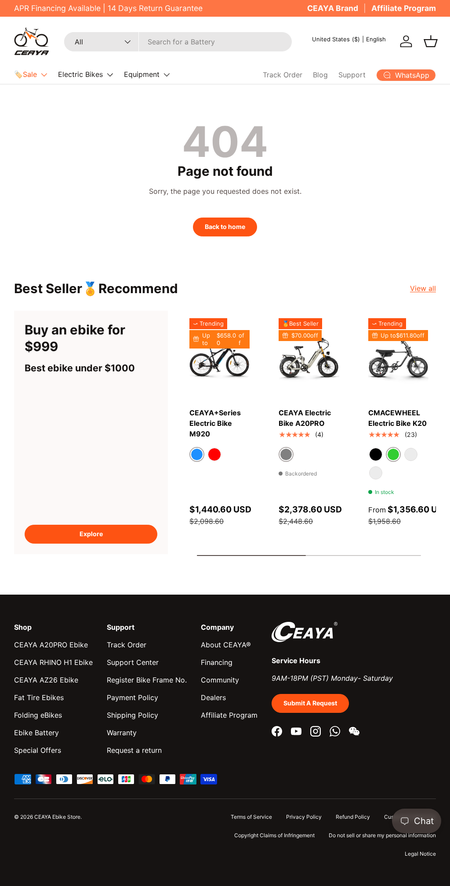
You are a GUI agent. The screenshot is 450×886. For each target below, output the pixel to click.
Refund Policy (353, 816)
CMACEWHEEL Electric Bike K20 (397, 418)
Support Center (133, 662)
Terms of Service (251, 816)
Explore (91, 533)
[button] (430, 41)
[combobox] (178, 41)
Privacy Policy (304, 816)
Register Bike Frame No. (147, 679)
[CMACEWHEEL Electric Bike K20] (398, 358)
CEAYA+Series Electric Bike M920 (215, 423)
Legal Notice (420, 853)
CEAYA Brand (332, 8)
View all (423, 288)
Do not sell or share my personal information (382, 835)
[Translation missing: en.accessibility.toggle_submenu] (44, 74)
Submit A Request (310, 703)
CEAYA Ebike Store (57, 816)
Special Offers (37, 750)
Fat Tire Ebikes (39, 697)
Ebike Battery (36, 732)
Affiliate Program (403, 8)
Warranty (122, 732)
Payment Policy (132, 697)
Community (220, 679)
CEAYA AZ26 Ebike (46, 679)
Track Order (282, 74)
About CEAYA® (226, 644)
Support (352, 74)
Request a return (134, 750)
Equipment (142, 74)
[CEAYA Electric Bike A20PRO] (309, 358)
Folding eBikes (38, 715)
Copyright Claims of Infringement (274, 835)
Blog (320, 74)
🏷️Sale (25, 74)
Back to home (225, 226)
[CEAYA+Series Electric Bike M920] (219, 358)
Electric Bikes (80, 74)
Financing (216, 662)
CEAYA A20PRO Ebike (51, 644)
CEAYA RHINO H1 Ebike (53, 662)
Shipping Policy (132, 715)
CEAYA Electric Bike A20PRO (305, 418)
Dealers (213, 697)
